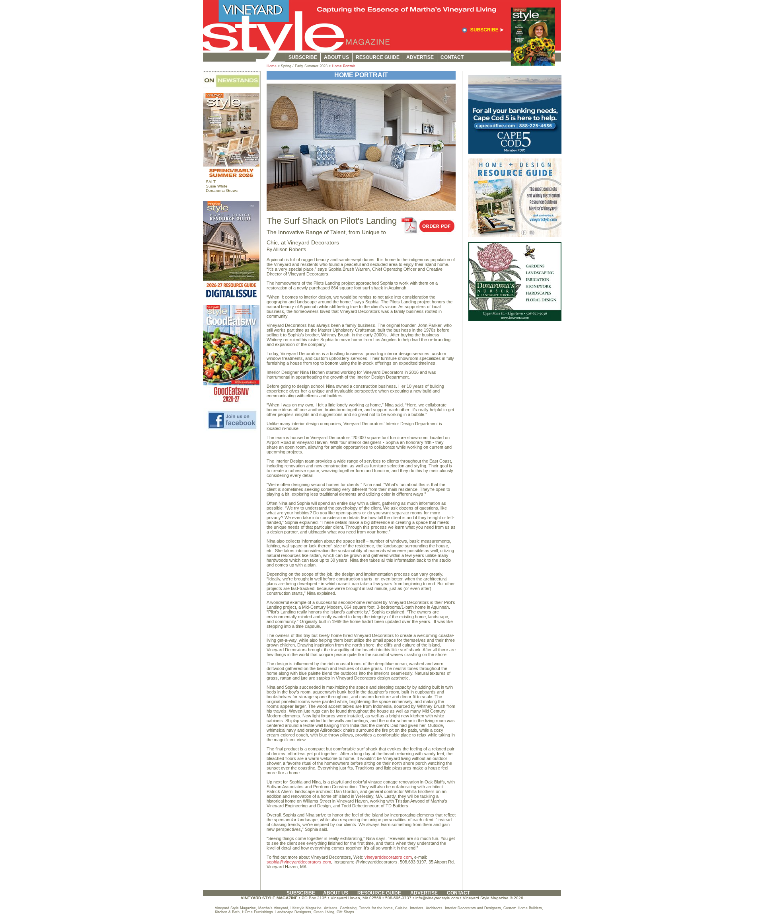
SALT (211, 182)
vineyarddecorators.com (388, 857)
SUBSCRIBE (302, 57)
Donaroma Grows (222, 190)
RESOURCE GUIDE (378, 57)
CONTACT (452, 57)
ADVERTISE (420, 57)
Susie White (217, 186)
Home (272, 66)
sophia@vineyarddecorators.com (299, 861)
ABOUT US (336, 57)
